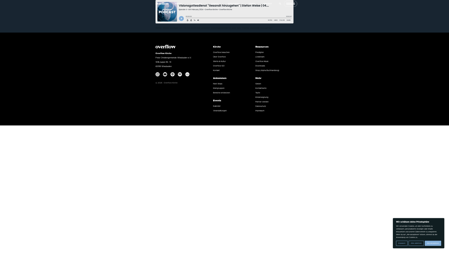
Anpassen (402, 243)
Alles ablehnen (416, 243)
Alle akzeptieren (433, 243)
